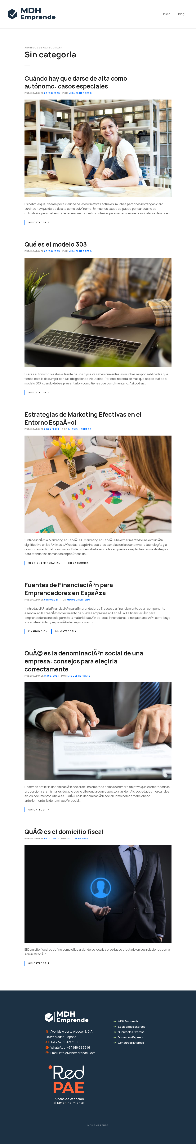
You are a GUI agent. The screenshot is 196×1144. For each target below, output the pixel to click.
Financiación (38, 631)
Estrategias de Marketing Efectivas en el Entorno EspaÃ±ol (83, 418)
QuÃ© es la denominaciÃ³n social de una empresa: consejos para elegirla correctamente (83, 661)
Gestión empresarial (44, 562)
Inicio (166, 14)
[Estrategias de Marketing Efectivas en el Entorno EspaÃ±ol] (98, 438)
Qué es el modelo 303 (55, 244)
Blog (181, 14)
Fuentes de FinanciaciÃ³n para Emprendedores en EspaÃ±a (68, 589)
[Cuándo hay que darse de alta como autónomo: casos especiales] (98, 102)
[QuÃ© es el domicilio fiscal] (98, 847)
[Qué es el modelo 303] (98, 260)
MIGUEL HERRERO (80, 93)
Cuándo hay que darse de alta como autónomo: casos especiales (75, 82)
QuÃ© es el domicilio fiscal (64, 831)
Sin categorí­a (38, 222)
